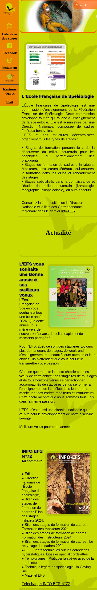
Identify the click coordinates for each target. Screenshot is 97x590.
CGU (9, 102)
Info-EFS (68, 211)
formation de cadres (59, 164)
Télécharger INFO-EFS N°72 (46, 584)
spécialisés (45, 181)
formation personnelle (62, 148)
